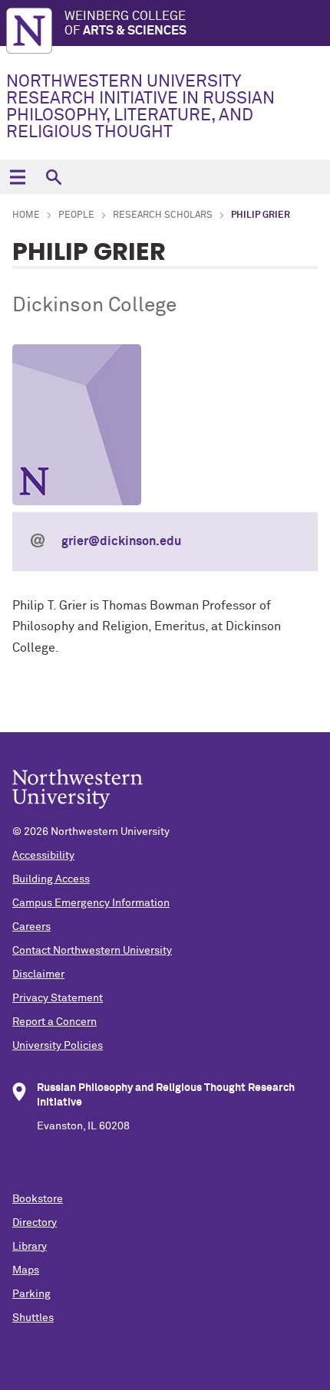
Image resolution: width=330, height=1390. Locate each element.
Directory (34, 1222)
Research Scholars (163, 215)
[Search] (53, 176)
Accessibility (43, 855)
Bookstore (37, 1199)
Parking (31, 1294)
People (76, 215)
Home (26, 215)
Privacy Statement (57, 998)
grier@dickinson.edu (121, 541)
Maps (25, 1270)
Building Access (51, 879)
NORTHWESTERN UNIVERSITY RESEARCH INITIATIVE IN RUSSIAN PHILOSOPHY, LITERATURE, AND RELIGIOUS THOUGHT (140, 107)
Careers (31, 927)
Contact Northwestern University (92, 950)
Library (29, 1246)
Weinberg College (125, 23)
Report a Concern (54, 1022)
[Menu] (17, 176)
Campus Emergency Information (91, 903)
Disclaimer (38, 974)
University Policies (57, 1045)
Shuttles (33, 1318)
